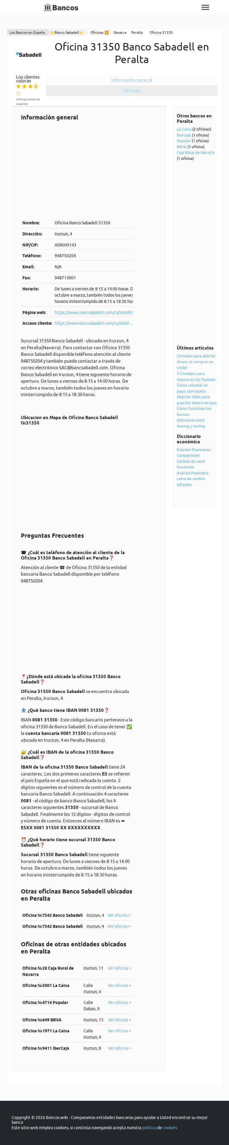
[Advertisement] (77, 170)
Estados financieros (194, 449)
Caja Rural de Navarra (196, 152)
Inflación (184, 484)
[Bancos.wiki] (61, 7)
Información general (131, 80)
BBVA (182, 146)
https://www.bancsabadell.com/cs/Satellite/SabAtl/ (103, 312)
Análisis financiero (192, 472)
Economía (185, 467)
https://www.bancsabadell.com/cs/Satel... (93, 323)
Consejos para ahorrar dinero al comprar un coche (196, 361)
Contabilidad (188, 455)
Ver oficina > (119, 915)
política (149, 1127)
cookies (170, 1127)
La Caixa (184, 129)
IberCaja (184, 135)
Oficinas (131, 90)
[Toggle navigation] (205, 7)
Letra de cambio (191, 478)
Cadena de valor (191, 461)
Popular (184, 140)
